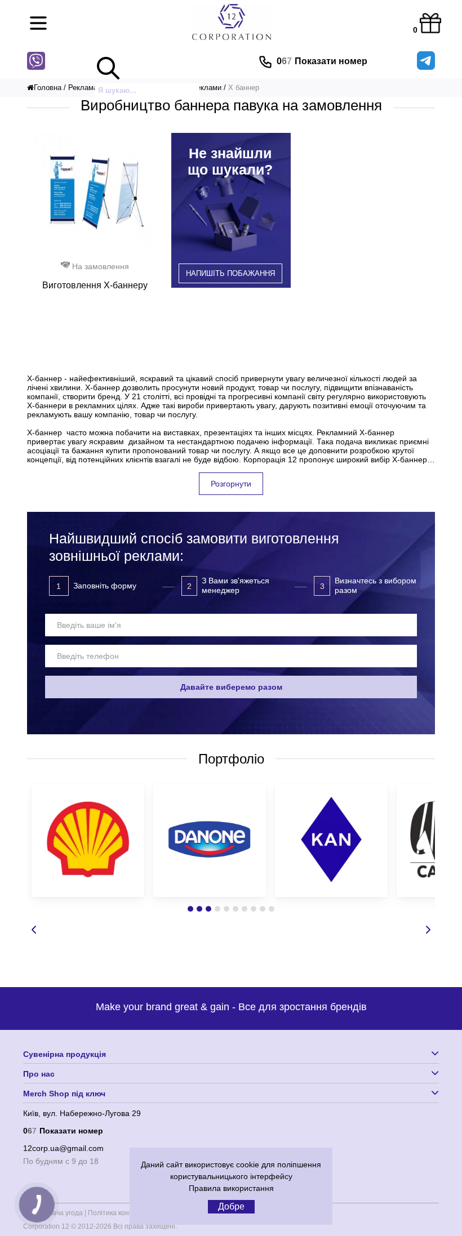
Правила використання (231, 1188)
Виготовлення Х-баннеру (95, 285)
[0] (427, 21)
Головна (47, 87)
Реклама (82, 87)
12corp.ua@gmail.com (63, 1148)
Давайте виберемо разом (231, 686)
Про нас (39, 1073)
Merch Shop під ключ (64, 1093)
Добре (231, 1206)
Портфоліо (231, 758)
